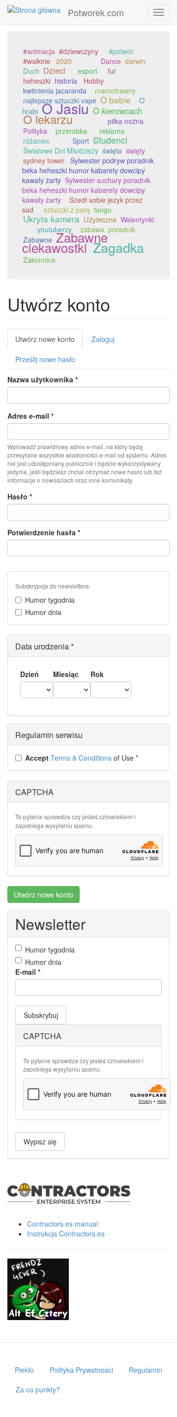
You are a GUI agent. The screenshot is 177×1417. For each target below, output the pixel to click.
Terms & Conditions (81, 758)
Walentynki (137, 219)
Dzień (29, 674)
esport (87, 71)
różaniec (36, 141)
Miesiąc (66, 674)
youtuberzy (54, 229)
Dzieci (54, 70)
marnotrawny (115, 90)
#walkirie (36, 61)
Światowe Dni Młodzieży (60, 150)
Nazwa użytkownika (42, 379)
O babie (115, 99)
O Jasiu (65, 108)
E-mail (27, 972)
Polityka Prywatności (81, 1370)
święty (135, 150)
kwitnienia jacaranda (55, 90)
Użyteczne (100, 219)
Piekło (24, 1370)
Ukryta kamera (51, 219)
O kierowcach (117, 111)
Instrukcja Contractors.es (66, 1233)
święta (112, 150)
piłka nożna (126, 121)
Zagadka (118, 247)
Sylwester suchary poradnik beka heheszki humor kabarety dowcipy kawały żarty (86, 190)
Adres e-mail (30, 416)
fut (112, 71)
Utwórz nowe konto (49, 341)
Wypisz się (40, 1141)
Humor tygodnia (50, 600)
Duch (31, 71)
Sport (80, 141)
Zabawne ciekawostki (65, 242)
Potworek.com (96, 12)
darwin (135, 61)
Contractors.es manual (62, 1224)
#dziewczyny (78, 51)
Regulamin (145, 1370)
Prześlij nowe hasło (45, 359)
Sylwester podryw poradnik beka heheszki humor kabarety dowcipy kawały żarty (88, 170)
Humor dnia (43, 612)
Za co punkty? (38, 1389)
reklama (111, 131)
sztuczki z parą (67, 210)
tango (103, 210)
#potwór (121, 51)
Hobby (94, 81)
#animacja (39, 51)
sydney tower (43, 160)
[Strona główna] (34, 9)
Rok (97, 674)
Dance (111, 61)
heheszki (37, 81)
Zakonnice (39, 260)
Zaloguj (103, 339)
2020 (64, 61)
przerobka (71, 131)
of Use (81, 758)
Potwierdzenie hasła (43, 532)
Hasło (19, 496)
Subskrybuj (41, 1015)
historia (66, 81)
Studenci (110, 139)
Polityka (35, 131)
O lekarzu (48, 119)
